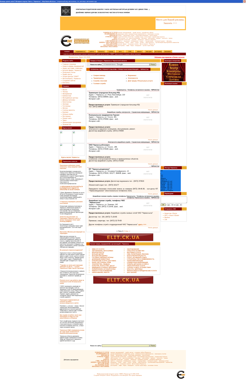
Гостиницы (66, 106)
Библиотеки (67, 96)
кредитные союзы (128, 35)
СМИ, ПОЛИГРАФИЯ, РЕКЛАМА (138, 254)
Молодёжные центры (70, 98)
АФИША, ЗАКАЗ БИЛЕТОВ (108, 42)
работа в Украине (150, 39)
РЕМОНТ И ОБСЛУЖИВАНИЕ (102, 270)
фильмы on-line (164, 361)
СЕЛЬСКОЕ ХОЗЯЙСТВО (135, 251)
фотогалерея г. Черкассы (147, 44)
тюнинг (158, 38)
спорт (137, 42)
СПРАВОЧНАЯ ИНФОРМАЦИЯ (137, 262)
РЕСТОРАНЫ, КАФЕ (110, 45)
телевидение (134, 41)
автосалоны (121, 38)
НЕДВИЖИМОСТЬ (111, 34)
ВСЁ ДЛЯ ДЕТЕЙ (98, 254)
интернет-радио (160, 41)
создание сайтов (129, 54)
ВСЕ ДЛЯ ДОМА (111, 44)
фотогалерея (119, 54)
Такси (64, 120)
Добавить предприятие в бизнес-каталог (169, 57)
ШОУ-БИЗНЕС (132, 272)
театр (127, 42)
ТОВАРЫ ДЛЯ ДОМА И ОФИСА (138, 264)
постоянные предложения (145, 356)
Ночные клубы (68, 114)
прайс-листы (137, 32)
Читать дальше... (153, 110)
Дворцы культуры (69, 100)
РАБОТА (114, 39)
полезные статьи (153, 365)
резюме (134, 39)
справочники (149, 41)
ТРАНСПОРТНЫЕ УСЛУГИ (136, 265)
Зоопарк (66, 104)
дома (126, 34)
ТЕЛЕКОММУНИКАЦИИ (135, 261)
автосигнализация (134, 38)
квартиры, (121, 34)
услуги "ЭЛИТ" (109, 54)
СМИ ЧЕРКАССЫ (111, 41)
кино (132, 42)
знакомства (175, 42)
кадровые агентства (124, 39)
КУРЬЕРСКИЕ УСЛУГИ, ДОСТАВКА (104, 261)
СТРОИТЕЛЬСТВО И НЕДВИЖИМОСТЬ (140, 259)
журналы (126, 41)
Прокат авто (67, 118)
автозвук (144, 38)
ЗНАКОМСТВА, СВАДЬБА (101, 264)
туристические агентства (125, 36)
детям (142, 42)
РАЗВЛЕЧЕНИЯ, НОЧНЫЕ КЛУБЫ (104, 269)
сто (127, 38)
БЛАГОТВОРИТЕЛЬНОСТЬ (136, 256)
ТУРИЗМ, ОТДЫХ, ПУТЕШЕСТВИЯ (139, 267)
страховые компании (142, 35)
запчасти (164, 38)
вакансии (141, 39)
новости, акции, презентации (72, 54)
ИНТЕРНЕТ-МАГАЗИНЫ (108, 46)
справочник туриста (158, 36)
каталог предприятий (124, 32)
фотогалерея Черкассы (139, 363)
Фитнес (65, 108)
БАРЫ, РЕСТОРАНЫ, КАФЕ (101, 262)
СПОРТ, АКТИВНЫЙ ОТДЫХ (137, 257)
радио (142, 41)
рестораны (121, 45)
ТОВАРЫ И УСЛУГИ (110, 32)
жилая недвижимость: (117, 354)
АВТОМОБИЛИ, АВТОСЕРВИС (102, 251)
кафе (127, 45)
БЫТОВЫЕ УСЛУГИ (134, 252)
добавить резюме (143, 359)
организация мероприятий (163, 42)
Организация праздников (72, 122)
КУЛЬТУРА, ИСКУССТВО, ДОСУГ (103, 265)
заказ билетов (149, 42)
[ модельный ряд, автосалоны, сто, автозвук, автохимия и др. (48, 1)
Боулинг (65, 112)
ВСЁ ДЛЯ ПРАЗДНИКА (99, 256)
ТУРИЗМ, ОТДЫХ (111, 36)
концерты (121, 42)
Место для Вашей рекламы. (170, 19)
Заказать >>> (170, 23)
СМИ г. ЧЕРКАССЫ (102, 361)
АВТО (115, 38)
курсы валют (153, 35)
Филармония (67, 94)
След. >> (127, 231)
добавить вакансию (155, 359)
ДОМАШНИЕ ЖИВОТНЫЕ (101, 259)
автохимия (151, 38)
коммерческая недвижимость (137, 34)
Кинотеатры (67, 102)
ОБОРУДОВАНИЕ (133, 249)
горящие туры (138, 36)
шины (170, 38)
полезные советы (133, 44)
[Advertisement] (107, 23)
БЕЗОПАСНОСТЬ (98, 252)
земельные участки (153, 34)
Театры (65, 92)
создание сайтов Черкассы (143, 352)
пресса (120, 41)
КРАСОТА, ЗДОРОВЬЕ (134, 269)
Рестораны (67, 116)
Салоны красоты (69, 110)
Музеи (65, 90)
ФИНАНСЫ (113, 35)
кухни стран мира (148, 45)
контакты (138, 54)
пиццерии (138, 45)
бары (132, 45)
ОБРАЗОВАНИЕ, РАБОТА (100, 272)
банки (120, 35)
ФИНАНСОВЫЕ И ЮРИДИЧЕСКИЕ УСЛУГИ (142, 270)
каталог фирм (122, 44)
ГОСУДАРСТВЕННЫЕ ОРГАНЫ (102, 257)
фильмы (169, 41)
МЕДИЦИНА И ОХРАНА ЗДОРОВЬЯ (104, 267)
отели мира (147, 36)
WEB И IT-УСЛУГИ (98, 249)
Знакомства (67, 124)
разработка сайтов (147, 32)
